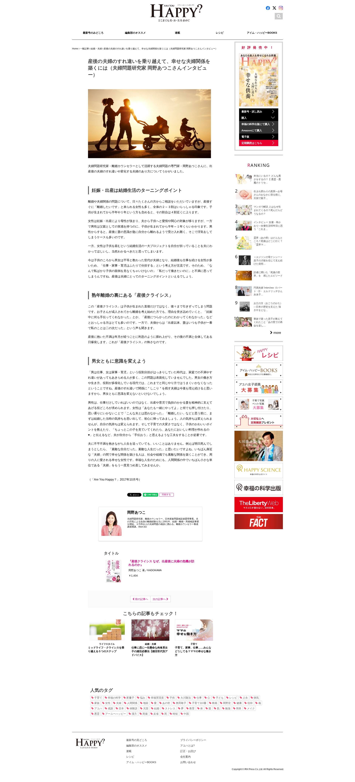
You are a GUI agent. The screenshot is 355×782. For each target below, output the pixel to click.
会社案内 (185, 756)
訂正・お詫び (188, 751)
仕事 (199, 697)
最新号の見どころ (136, 740)
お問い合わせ (188, 762)
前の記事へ (141, 599)
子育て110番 (198, 703)
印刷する (166, 494)
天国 (145, 708)
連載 (177, 32)
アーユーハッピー (115, 713)
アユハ (98, 708)
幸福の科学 (114, 697)
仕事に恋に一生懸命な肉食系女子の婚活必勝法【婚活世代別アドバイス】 (149, 651)
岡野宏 (226, 703)
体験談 (133, 708)
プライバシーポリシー (193, 740)
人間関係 (131, 703)
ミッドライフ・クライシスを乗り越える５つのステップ (106, 649)
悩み (142, 697)
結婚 (156, 708)
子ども (219, 697)
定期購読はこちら (251, 142)
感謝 (110, 708)
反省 (156, 713)
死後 (145, 713)
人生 (245, 697)
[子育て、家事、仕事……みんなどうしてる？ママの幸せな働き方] (194, 629)
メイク (250, 708)
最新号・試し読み (251, 111)
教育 (192, 708)
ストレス (169, 708)
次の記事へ (159, 599)
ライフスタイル (107, 644)
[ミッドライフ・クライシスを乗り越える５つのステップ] (107, 629)
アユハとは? (187, 745)
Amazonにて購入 (251, 130)
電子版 (245, 136)
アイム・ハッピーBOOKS (262, 32)
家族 (96, 703)
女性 (107, 703)
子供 (172, 697)
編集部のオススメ (135, 32)
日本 (121, 708)
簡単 (238, 708)
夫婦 (118, 703)
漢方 (134, 713)
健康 (239, 703)
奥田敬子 (180, 703)
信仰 (250, 703)
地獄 (145, 703)
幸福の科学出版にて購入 (255, 124)
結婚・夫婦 (150, 644)
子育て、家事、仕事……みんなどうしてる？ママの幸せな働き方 (193, 651)
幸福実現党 (157, 697)
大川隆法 (185, 697)
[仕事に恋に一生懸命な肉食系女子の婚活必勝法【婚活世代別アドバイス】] (150, 629)
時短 (175, 713)
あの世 (166, 703)
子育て (194, 644)
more (277, 333)
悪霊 (96, 713)
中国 (186, 713)
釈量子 (130, 697)
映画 (214, 703)
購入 (244, 117)
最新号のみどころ (93, 32)
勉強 (227, 708)
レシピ (220, 32)
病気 (256, 697)
